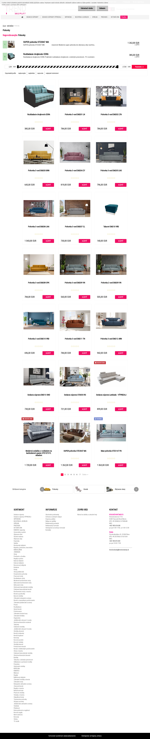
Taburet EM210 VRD (111, 227)
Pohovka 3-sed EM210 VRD (38, 339)
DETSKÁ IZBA (115, 17)
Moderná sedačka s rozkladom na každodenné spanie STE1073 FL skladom (39, 453)
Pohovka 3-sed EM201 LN (75, 114)
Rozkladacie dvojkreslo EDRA (38, 114)
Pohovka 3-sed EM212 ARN (111, 339)
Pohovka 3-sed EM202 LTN (111, 114)
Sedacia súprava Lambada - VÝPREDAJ (111, 395)
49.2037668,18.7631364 (120, 536)
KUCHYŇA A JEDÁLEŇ (82, 17)
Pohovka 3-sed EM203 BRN (38, 170)
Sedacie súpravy (32, 17)
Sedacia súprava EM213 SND (38, 395)
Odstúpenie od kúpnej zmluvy (91, 736)
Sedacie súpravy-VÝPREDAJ (51, 17)
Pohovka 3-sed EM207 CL (75, 227)
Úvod (4, 26)
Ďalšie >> (85, 475)
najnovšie (40, 73)
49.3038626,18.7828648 (120, 521)
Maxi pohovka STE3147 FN (111, 451)
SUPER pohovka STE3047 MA (75, 451)
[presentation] (42, 489)
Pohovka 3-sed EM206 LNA (38, 227)
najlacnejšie (22, 73)
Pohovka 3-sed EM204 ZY (75, 170)
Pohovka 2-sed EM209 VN (111, 283)
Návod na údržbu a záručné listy (87, 514)
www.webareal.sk (70, 736)
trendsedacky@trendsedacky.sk (119, 550)
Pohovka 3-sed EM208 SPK (38, 283)
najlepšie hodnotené (52, 73)
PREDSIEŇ (104, 17)
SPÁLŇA (95, 17)
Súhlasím (102, 8)
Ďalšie (124, 17)
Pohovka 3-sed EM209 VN (75, 283)
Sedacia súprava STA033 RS (75, 395)
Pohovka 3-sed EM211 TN (75, 339)
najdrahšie (31, 73)
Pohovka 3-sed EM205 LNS (111, 170)
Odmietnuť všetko (87, 8)
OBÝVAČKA (68, 17)
